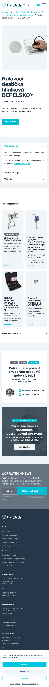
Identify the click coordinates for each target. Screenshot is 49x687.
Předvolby (25, 678)
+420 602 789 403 (30, 394)
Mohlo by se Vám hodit (11, 333)
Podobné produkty (10, 204)
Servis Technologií (9, 555)
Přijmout (24, 664)
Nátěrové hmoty (8, 531)
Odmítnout (24, 671)
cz (29, 5)
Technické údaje (11, 172)
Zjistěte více (24, 447)
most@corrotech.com (10, 595)
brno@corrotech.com (10, 625)
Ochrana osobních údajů (30, 684)
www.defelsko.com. (22, 163)
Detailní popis (24, 111)
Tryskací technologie (9, 535)
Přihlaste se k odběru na (32, 491)
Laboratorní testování (10, 566)
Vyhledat (25, 5)
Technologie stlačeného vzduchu (14, 546)
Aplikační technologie (10, 539)
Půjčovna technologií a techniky (14, 559)
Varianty (8, 179)
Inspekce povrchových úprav (13, 562)
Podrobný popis (11, 146)
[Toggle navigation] (44, 5)
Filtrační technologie (9, 542)
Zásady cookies (15, 684)
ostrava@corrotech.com (33, 390)
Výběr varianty (10, 122)
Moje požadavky (36, 5)
